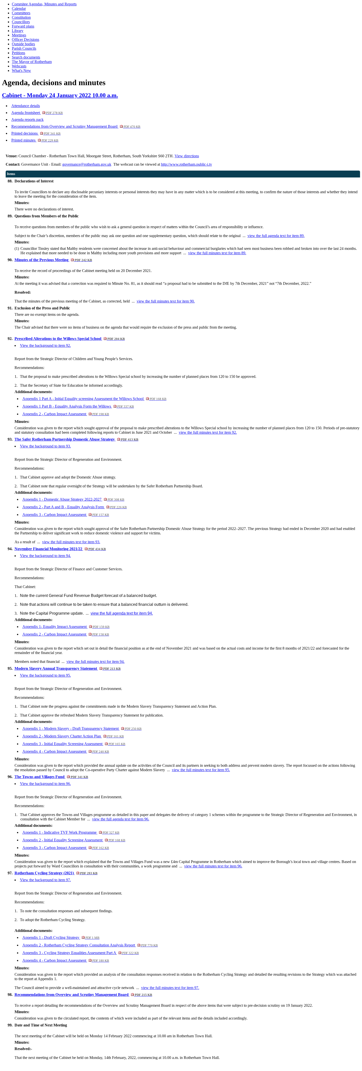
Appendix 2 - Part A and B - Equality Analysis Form (74, 507)
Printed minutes (34, 140)
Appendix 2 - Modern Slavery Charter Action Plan (73, 736)
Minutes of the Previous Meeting (53, 260)
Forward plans (23, 26)
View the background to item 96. (45, 784)
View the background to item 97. (45, 880)
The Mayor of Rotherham (32, 62)
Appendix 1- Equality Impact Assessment (66, 626)
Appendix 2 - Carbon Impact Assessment (65, 414)
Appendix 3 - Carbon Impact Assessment (65, 514)
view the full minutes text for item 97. (170, 988)
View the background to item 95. (45, 675)
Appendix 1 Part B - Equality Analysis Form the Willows (78, 406)
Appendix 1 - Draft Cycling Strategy (60, 937)
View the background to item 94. (45, 556)
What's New (21, 70)
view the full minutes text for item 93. (71, 542)
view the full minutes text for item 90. (166, 301)
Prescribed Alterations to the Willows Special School (70, 338)
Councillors (21, 22)
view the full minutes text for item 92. (208, 432)
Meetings (19, 35)
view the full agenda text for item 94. (122, 613)
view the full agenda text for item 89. (276, 236)
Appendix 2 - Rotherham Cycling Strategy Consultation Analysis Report (90, 945)
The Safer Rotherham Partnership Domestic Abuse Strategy (76, 439)
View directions (187, 156)
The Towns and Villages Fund (51, 777)
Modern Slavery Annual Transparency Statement (68, 668)
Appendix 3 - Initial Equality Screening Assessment (73, 744)
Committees (21, 13)
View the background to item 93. (45, 446)
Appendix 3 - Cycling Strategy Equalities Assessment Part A (80, 953)
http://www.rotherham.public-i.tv (186, 164)
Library (17, 31)
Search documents (26, 57)
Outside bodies (23, 44)
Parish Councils (24, 48)
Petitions (18, 53)
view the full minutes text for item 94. (95, 661)
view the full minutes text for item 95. (201, 770)
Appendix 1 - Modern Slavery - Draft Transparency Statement (82, 728)
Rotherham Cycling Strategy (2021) (56, 873)
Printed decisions (36, 133)
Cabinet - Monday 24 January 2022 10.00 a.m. (60, 95)
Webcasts (19, 66)
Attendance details (25, 106)
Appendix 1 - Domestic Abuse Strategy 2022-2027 (73, 499)
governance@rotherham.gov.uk (86, 164)
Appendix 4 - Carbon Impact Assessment (65, 751)
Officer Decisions (25, 39)
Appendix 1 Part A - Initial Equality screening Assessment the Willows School (94, 399)
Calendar (19, 8)
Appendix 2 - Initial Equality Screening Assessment (73, 840)
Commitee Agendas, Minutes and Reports (44, 4)
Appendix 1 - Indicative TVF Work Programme (70, 832)
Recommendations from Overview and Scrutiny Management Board (75, 126)
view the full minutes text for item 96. (213, 866)
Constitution (21, 17)
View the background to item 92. (45, 345)
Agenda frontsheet (37, 113)
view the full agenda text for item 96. (120, 819)
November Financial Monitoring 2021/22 (60, 549)
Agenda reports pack (27, 119)
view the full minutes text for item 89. (217, 253)
